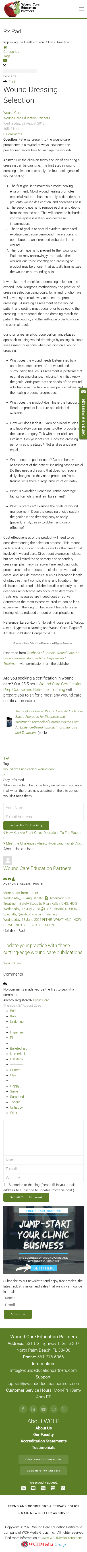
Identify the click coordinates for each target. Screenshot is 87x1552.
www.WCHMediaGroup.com (61, 1538)
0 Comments (12, 134)
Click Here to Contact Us (43, 1459)
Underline (17, 1022)
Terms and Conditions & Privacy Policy (43, 1506)
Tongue (15, 1102)
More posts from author (20, 893)
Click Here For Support (43, 1470)
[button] (81, 9)
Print (11, 82)
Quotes (15, 1070)
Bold (13, 1011)
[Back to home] (22, 9)
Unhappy (16, 1107)
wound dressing (14, 769)
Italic (13, 1016)
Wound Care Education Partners (26, 118)
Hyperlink (16, 1032)
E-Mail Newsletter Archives (43, 1513)
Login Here (41, 1000)
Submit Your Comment (26, 1197)
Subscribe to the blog (26, 825)
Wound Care (12, 113)
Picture (15, 1038)
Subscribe (18, 1314)
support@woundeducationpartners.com (43, 1383)
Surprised (17, 1097)
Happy (14, 1086)
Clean (14, 1075)
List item (16, 1059)
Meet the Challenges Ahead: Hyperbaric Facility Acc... (44, 843)
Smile (14, 1091)
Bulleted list (18, 1048)
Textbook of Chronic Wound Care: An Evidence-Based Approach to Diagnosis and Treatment (41, 658)
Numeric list (19, 1054)
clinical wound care (41, 769)
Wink (13, 1113)
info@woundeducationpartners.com (43, 1370)
